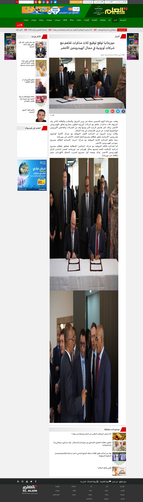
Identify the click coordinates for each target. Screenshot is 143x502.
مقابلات (102, 20)
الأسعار (123, 499)
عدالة (72, 20)
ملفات (79, 20)
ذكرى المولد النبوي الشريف (38, 30)
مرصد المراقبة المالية (75, 2)
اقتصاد (86, 20)
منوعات (57, 20)
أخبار (115, 20)
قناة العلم (89, 499)
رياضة (41, 20)
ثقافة (65, 20)
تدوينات (49, 20)
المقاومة (94, 20)
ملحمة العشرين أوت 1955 (62, 30)
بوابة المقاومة (98, 2)
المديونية (106, 499)
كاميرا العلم (56, 495)
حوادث (26, 20)
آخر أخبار (122, 30)
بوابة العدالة (87, 2)
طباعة (51, 115)
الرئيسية (123, 20)
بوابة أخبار (108, 2)
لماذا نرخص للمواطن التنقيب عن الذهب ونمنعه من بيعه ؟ (96, 30)
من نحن (115, 482)
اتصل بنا (83, 482)
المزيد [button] (19, 25)
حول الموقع (122, 482)
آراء (109, 20)
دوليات (33, 20)
